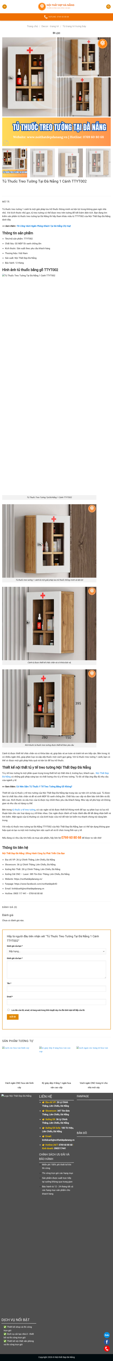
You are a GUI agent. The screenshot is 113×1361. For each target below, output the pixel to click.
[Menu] (4, 6)
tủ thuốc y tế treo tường (23, 809)
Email (10, 997)
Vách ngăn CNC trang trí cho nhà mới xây (94, 1085)
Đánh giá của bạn (15, 946)
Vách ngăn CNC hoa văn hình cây (19, 1085)
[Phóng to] (6, 142)
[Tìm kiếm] (108, 6)
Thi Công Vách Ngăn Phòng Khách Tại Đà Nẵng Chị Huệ (43, 226)
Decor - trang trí (50, 26)
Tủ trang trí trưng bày (74, 26)
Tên (9, 983)
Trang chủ (32, 26)
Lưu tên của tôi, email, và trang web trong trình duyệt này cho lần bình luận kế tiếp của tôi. (48, 1010)
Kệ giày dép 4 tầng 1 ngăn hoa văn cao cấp (56, 1085)
